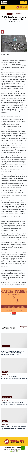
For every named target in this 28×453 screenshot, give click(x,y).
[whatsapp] (23, 448)
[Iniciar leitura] (2, 31)
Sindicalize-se (23, 2)
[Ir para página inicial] (21, 7)
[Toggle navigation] (3, 7)
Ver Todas (24, 327)
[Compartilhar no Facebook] (10, 26)
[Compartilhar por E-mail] (15, 26)
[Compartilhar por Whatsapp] (17, 26)
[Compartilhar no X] (12, 26)
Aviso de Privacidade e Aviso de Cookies (14, 449)
